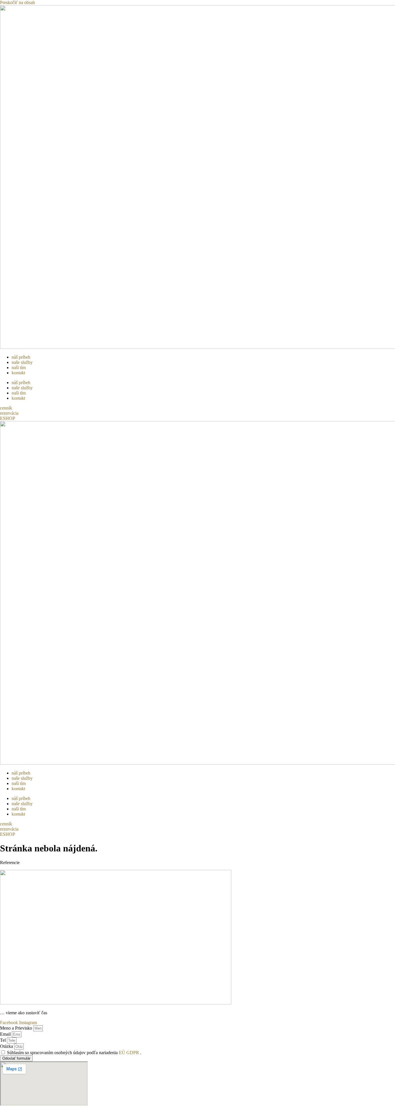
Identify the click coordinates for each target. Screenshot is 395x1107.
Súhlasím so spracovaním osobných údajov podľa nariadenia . (74, 1052)
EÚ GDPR (129, 1052)
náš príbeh (21, 357)
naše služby (22, 362)
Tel (3, 1040)
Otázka (7, 1046)
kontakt (18, 372)
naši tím (19, 367)
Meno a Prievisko (16, 1028)
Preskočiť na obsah (17, 2)
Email (6, 1034)
